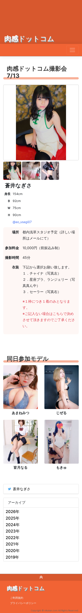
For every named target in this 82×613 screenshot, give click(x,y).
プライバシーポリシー (23, 603)
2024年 (13, 524)
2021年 (12, 544)
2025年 (12, 518)
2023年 (13, 531)
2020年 (13, 550)
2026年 (12, 511)
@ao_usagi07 (22, 222)
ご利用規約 (16, 597)
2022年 (12, 537)
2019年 (12, 557)
